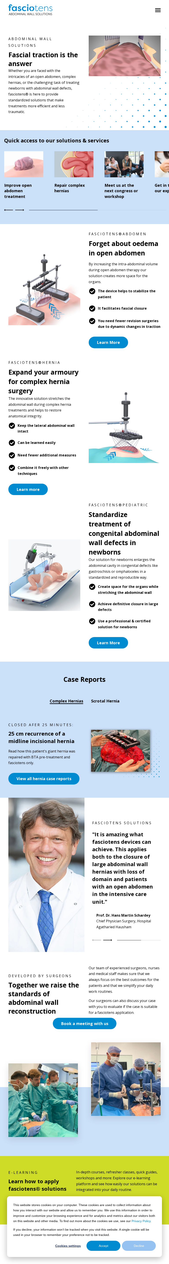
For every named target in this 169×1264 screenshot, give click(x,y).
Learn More (108, 342)
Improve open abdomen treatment (18, 191)
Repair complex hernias (69, 188)
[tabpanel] (84, 753)
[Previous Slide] (97, 940)
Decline (139, 1246)
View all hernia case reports (44, 778)
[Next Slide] (19, 210)
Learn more (28, 489)
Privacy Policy (141, 1221)
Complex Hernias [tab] (66, 701)
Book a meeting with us (84, 1023)
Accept (103, 1246)
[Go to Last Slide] (9, 210)
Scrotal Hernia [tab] (105, 701)
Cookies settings (68, 1246)
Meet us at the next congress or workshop (121, 191)
